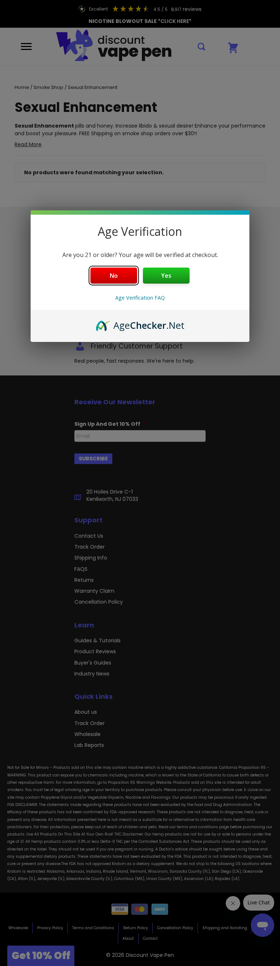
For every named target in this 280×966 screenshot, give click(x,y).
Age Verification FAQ (140, 297)
